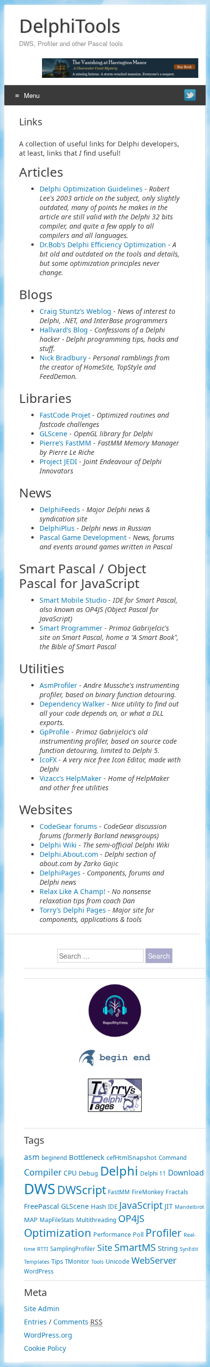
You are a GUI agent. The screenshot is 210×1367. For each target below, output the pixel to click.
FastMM (119, 1192)
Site (104, 1247)
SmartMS (135, 1247)
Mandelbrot (189, 1206)
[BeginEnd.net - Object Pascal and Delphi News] (114, 1064)
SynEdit (189, 1249)
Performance (112, 1234)
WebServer (154, 1260)
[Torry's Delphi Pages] (115, 1109)
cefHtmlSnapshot (131, 1158)
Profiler (164, 1233)
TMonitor (77, 1261)
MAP (31, 1219)
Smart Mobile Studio (73, 600)
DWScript (81, 1190)
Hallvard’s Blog (64, 329)
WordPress (39, 1271)
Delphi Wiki (58, 844)
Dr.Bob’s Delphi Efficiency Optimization (103, 244)
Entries (35, 1321)
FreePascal (41, 1206)
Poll (138, 1234)
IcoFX (48, 759)
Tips (57, 1261)
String (168, 1248)
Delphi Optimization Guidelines (91, 188)
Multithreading (96, 1220)
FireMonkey (148, 1192)
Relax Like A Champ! (72, 891)
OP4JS (131, 1218)
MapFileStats (57, 1220)
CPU (70, 1173)
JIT (169, 1206)
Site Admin (42, 1308)
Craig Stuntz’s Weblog (75, 311)
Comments (70, 1321)
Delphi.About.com (69, 854)
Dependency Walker (72, 703)
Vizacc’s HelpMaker (71, 778)
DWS (39, 1189)
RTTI (42, 1249)
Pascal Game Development (83, 537)
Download (186, 1173)
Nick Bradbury (63, 357)
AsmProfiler (58, 685)
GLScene (53, 433)
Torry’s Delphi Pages (73, 910)
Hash (98, 1206)
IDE (112, 1206)
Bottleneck (87, 1157)
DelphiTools (69, 25)
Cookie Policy (45, 1348)
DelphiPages (60, 872)
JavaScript (141, 1205)
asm (32, 1157)
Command (173, 1157)
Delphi (119, 1170)
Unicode (117, 1261)
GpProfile (54, 731)
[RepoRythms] (115, 1034)
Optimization (57, 1232)
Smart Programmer (71, 628)
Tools (97, 1261)
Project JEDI (58, 461)
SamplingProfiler (72, 1248)
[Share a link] (190, 95)
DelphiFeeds (60, 509)
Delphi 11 (153, 1173)
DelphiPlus (57, 528)
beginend (54, 1157)
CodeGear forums (68, 826)
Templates (36, 1261)
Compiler (43, 1172)
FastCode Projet (65, 415)
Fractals (177, 1192)
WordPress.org (48, 1335)
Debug (88, 1173)
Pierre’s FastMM (65, 443)
